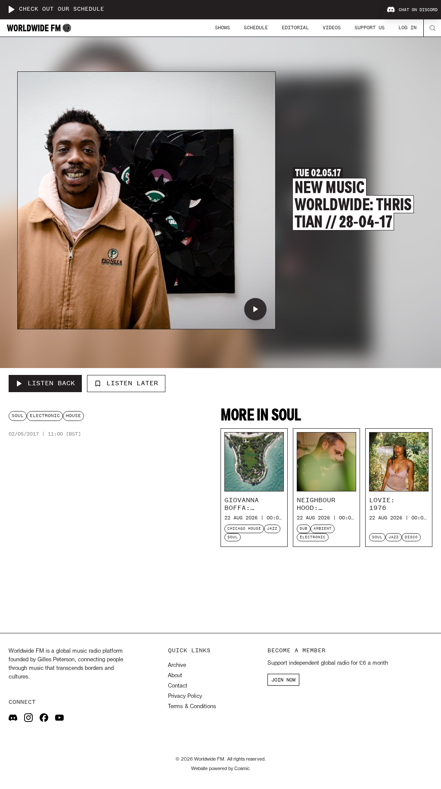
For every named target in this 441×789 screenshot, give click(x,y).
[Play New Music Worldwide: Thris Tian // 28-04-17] (255, 309)
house (73, 415)
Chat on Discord (418, 9)
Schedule (256, 28)
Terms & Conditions (192, 706)
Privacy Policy (185, 696)
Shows (222, 28)
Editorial (295, 28)
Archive (177, 665)
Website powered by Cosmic (220, 769)
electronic (45, 415)
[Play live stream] (11, 9)
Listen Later (132, 383)
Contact (177, 686)
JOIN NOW (283, 680)
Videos (332, 28)
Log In (407, 28)
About (175, 675)
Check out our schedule (61, 9)
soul (18, 415)
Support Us (369, 28)
